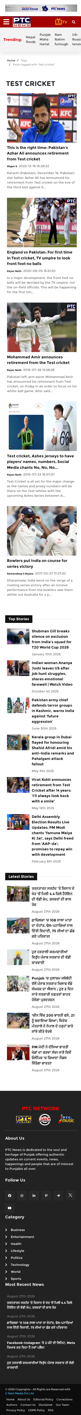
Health (16, 1244)
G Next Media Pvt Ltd (19, 1393)
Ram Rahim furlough (61, 39)
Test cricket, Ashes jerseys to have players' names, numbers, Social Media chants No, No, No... (40, 462)
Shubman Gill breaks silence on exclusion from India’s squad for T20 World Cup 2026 (52, 639)
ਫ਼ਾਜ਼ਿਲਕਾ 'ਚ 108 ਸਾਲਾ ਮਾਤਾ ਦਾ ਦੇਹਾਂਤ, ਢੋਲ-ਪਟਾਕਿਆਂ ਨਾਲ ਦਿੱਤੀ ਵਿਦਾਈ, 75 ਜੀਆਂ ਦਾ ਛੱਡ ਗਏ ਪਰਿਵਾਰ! (53, 928)
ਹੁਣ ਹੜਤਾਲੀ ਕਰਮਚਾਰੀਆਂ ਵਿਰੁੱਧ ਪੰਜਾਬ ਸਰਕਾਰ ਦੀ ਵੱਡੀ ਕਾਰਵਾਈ (51, 957)
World (15, 1272)
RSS (51, 1410)
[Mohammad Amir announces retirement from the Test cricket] (42, 327)
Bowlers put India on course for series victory (37, 563)
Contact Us (28, 1404)
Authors (11, 1404)
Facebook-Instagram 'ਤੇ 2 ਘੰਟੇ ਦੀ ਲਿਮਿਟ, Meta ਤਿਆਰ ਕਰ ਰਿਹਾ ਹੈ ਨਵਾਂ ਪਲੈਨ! (41, 1345)
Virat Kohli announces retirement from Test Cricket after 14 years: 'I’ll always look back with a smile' (51, 790)
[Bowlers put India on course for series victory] (42, 531)
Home (11, 60)
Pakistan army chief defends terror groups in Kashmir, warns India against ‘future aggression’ (53, 711)
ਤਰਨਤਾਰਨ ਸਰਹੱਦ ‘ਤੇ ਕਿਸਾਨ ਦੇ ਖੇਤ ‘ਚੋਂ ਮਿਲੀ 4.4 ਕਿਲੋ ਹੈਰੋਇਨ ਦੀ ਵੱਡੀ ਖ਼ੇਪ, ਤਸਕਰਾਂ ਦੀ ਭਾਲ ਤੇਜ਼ (53, 896)
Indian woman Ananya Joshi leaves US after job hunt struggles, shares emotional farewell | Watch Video (52, 674)
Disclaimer (46, 1404)
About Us (24, 1399)
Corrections (64, 1399)
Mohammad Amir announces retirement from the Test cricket (38, 360)
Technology (20, 1265)
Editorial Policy (43, 1399)
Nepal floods (31, 39)
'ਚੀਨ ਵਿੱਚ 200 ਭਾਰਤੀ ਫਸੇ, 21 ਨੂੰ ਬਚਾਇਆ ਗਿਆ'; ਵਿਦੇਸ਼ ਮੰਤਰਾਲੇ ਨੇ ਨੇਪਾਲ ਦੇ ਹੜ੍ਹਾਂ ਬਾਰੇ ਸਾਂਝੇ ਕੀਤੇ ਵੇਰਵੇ (53, 1023)
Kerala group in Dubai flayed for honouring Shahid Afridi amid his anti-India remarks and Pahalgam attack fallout (53, 750)
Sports (16, 1279)
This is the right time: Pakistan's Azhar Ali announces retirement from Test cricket (38, 153)
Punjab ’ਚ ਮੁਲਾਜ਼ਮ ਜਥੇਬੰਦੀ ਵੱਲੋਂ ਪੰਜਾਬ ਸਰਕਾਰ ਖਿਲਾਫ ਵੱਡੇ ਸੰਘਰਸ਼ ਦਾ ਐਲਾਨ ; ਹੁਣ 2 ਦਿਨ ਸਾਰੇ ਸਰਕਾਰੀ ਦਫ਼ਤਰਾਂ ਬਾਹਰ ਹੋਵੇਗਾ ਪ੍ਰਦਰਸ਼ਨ (52, 989)
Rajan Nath (14, 271)
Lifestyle (17, 1251)
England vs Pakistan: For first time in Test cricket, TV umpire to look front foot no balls (39, 258)
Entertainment (22, 1237)
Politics (16, 1258)
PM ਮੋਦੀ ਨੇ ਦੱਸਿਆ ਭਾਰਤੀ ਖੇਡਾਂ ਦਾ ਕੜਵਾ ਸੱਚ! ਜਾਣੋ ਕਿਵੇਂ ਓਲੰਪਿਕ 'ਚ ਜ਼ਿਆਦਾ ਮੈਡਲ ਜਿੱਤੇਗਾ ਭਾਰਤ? (51, 1055)
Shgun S (12, 166)
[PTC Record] (45, 1119)
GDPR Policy (36, 1410)
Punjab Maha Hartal (45, 39)
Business (18, 1230)
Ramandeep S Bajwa (20, 573)
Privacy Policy (15, 1410)
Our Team (62, 1404)
